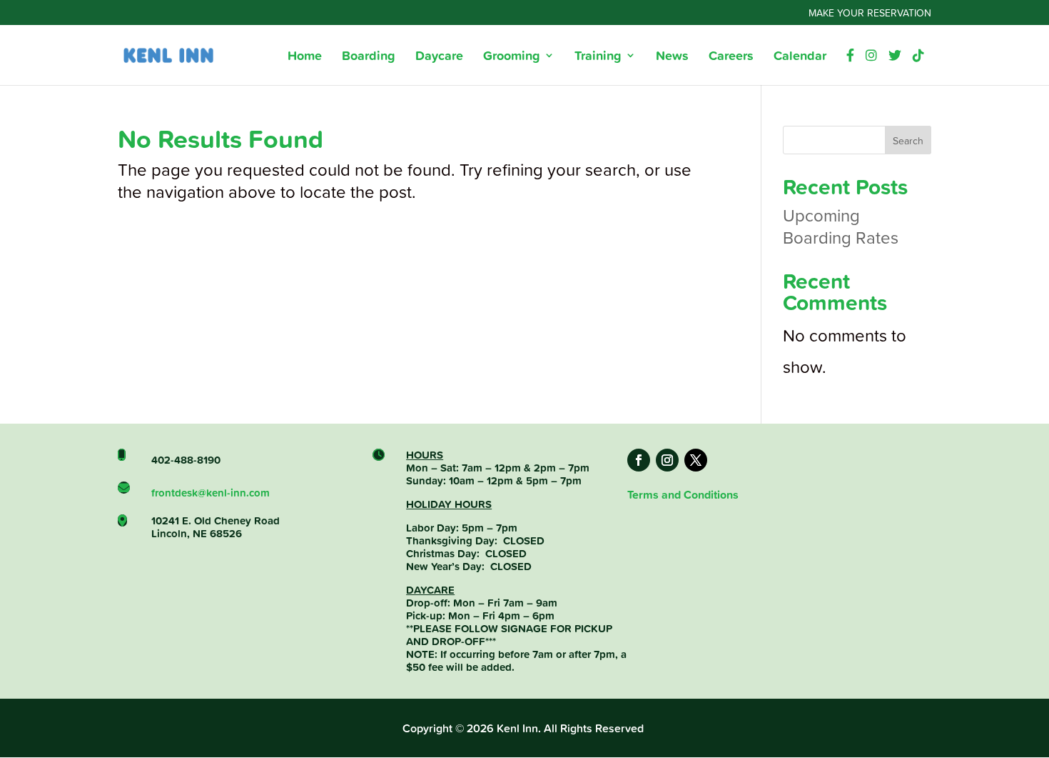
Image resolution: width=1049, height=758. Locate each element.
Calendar (800, 57)
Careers (731, 57)
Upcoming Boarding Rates (840, 226)
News (672, 57)
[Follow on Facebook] (638, 460)
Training (598, 57)
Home (305, 57)
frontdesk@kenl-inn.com (210, 492)
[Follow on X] (695, 460)
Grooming (511, 57)
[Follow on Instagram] (667, 460)
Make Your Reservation (870, 13)
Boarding (368, 57)
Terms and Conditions (683, 495)
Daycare (439, 57)
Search (908, 140)
